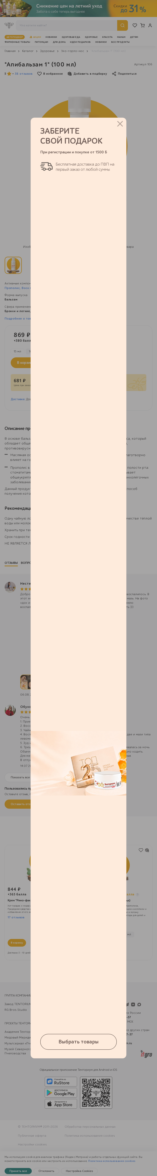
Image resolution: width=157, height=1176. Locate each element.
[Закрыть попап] (120, 123)
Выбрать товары (79, 1042)
